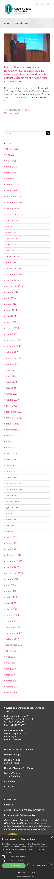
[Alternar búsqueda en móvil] (42, 4)
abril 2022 (11, 459)
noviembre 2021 (14, 489)
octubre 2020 (12, 567)
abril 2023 (11, 388)
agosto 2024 (12, 292)
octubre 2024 (12, 280)
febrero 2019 (12, 686)
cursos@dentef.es (38, 820)
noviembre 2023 (14, 346)
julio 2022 (11, 441)
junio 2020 (11, 591)
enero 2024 (11, 334)
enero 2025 (11, 262)
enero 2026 (11, 190)
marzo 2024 (12, 322)
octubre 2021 (12, 495)
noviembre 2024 (14, 274)
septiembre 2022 (14, 429)
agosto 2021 (12, 507)
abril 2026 (11, 172)
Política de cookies (13, 739)
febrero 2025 (12, 256)
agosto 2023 (12, 364)
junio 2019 (11, 662)
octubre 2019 (12, 639)
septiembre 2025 (14, 214)
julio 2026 (11, 154)
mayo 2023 (11, 382)
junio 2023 (11, 376)
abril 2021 (11, 531)
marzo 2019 (11, 680)
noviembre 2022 (14, 417)
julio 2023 (11, 370)
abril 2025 (11, 244)
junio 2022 (11, 447)
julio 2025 (11, 226)
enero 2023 (11, 405)
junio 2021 (11, 519)
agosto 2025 (12, 220)
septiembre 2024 (14, 286)
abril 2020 (11, 603)
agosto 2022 (12, 435)
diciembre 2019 (13, 627)
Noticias (27, 110)
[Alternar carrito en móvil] (37, 4)
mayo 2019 (11, 668)
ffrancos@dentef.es (34, 810)
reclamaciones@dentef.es (33, 829)
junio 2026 (11, 160)
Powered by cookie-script (27, 876)
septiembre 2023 (14, 358)
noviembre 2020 (14, 561)
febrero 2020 (12, 615)
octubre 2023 (12, 352)
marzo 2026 (12, 178)
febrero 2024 (12, 328)
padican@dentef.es (40, 826)
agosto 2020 (12, 579)
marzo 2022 (12, 465)
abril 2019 (11, 674)
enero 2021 (11, 549)
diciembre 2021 (13, 483)
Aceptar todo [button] (14, 866)
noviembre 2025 (14, 202)
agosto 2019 (12, 651)
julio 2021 (10, 513)
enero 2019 (11, 692)
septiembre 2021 (14, 501)
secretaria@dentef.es (35, 823)
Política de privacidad (15, 733)
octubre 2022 (12, 423)
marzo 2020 (12, 609)
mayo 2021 (11, 525)
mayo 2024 (11, 310)
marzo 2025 (12, 250)
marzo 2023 (12, 394)
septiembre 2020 (14, 573)
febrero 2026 (12, 184)
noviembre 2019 (14, 633)
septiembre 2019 (14, 645)
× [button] (52, 837)
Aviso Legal (10, 736)
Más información (11, 113)
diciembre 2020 (13, 555)
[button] (27, 872)
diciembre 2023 (13, 340)
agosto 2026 (12, 148)
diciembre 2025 (13, 196)
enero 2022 (11, 477)
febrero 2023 (12, 399)
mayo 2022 (11, 453)
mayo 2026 (11, 166)
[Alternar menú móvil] (48, 4)
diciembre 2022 (13, 411)
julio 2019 (10, 656)
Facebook (9, 786)
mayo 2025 (11, 238)
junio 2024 (11, 304)
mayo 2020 (11, 597)
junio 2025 (11, 232)
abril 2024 (11, 316)
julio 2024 (11, 298)
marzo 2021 (11, 537)
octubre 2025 (12, 208)
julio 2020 (11, 585)
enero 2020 (11, 621)
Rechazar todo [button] (39, 866)
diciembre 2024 (13, 268)
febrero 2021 (12, 543)
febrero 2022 (12, 471)
